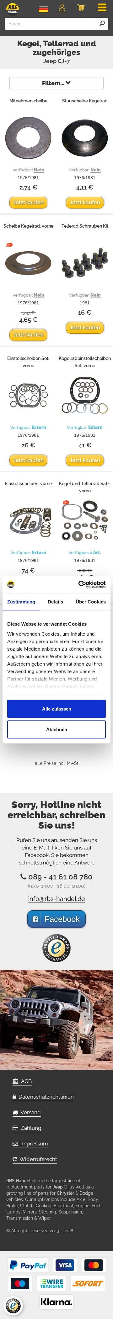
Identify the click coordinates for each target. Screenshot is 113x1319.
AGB (25, 1081)
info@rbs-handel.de (56, 899)
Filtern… (54, 83)
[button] (62, 8)
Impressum (33, 1143)
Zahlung (29, 1128)
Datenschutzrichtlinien (45, 1097)
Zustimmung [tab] (21, 601)
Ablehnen (56, 729)
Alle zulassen (56, 708)
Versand (29, 1112)
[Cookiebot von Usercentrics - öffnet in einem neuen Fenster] (80, 584)
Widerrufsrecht (37, 1159)
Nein (39, 169)
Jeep (49, 61)
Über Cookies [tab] (91, 601)
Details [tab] (55, 601)
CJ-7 (64, 61)
